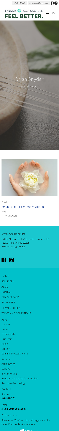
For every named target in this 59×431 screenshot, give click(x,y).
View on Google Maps (13, 246)
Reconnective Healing (13, 383)
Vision (5, 343)
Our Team (7, 339)
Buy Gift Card (10, 297)
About (6, 286)
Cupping (6, 368)
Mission (6, 348)
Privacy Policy (11, 308)
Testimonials (8, 334)
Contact (7, 292)
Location (6, 324)
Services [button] (7, 281)
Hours (5, 329)
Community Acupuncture (15, 353)
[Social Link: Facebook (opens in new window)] (52, 3)
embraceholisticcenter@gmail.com (23, 207)
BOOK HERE (8, 302)
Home (5, 276)
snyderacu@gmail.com (38, 3)
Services (7, 359)
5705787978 (19, 3)
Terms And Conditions (16, 313)
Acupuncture (8, 364)
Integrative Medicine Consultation (20, 378)
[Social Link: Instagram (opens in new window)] (55, 3)
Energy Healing (9, 373)
